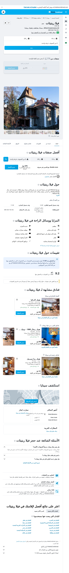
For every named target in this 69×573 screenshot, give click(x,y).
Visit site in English (30, 7)
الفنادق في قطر (27, 520)
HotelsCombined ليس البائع (49, 546)
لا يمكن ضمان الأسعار (21, 541)
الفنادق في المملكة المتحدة (24, 530)
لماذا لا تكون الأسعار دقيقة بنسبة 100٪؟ (46, 553)
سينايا (27, 18)
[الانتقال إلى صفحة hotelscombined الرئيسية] (56, 12)
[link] (47, 317)
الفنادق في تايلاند (26, 533)
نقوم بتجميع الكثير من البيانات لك (48, 550)
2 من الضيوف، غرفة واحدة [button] (50, 43)
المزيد (57, 195)
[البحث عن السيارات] (66, 25)
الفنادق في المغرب (54, 520)
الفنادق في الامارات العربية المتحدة (22, 525)
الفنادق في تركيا (27, 523)
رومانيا (48, 18)
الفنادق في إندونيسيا (54, 525)
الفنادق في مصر (27, 528)
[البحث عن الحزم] (66, 29)
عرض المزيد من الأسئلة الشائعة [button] (31, 463)
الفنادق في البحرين (54, 528)
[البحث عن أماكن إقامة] (66, 21)
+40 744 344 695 (53, 30)
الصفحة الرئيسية (55, 18)
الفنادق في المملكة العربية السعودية (49, 523)
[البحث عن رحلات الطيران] (66, 17)
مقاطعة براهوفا (37, 18)
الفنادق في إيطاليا (54, 533)
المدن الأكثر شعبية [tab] (39, 511)
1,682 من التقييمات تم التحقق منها (41, 32)
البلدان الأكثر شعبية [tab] (53, 511)
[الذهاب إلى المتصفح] (66, 32)
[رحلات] (66, 38)
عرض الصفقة (20, 313)
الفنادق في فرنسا (54, 530)
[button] (2, 7)
